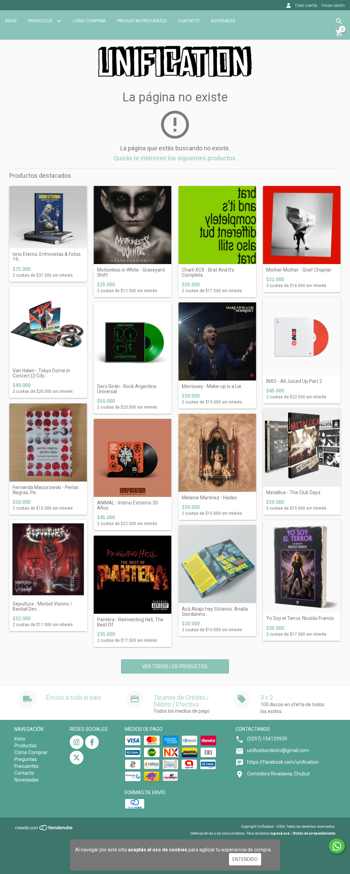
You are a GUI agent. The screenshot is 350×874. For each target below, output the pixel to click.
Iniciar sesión (333, 5)
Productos (40, 20)
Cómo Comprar (89, 20)
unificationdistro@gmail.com (278, 750)
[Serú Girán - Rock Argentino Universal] (133, 341)
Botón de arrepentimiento (314, 833)
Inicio (11, 20)
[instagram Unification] (76, 742)
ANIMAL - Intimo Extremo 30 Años (127, 505)
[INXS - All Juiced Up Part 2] (302, 336)
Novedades (223, 20)
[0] (339, 35)
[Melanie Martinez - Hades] (217, 453)
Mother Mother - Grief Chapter (299, 270)
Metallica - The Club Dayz (293, 492)
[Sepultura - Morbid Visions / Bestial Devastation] (48, 559)
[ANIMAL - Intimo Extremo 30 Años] (133, 458)
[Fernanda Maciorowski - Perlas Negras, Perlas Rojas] (48, 442)
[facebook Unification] (92, 742)
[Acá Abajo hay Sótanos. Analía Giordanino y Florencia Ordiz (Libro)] (217, 564)
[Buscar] (339, 21)
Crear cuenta (306, 5)
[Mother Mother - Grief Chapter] (302, 225)
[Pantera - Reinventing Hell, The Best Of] (133, 575)
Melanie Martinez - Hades (209, 497)
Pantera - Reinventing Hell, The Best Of (130, 622)
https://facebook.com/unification (283, 762)
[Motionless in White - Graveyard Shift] (133, 225)
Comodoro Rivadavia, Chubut (278, 773)
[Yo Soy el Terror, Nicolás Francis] (302, 566)
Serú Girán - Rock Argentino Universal (127, 389)
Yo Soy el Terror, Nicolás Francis (300, 618)
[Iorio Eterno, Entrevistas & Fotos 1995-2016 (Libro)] (48, 217)
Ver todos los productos (174, 666)
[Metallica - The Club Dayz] (302, 448)
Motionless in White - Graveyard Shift (131, 272)
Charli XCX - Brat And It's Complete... (208, 272)
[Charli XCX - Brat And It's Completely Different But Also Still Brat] (217, 225)
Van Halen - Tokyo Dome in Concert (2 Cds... (41, 373)
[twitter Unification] (76, 757)
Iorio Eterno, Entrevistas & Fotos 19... (47, 257)
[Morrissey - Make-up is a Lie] (217, 341)
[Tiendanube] (44, 830)
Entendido (245, 859)
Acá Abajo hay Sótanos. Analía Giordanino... (215, 612)
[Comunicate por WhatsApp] (337, 845)
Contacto (189, 20)
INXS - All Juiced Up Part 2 (294, 381)
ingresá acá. (280, 833)
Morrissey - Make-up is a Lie (211, 386)
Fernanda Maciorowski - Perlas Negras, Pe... (46, 490)
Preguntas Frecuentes (141, 20)
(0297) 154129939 (267, 738)
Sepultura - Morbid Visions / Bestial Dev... (42, 606)
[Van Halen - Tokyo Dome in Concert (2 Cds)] (48, 326)
